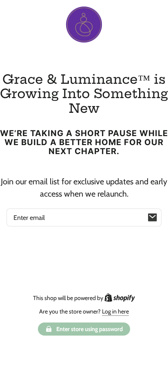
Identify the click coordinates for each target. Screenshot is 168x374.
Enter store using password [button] (89, 329)
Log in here (115, 311)
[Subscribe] (152, 217)
